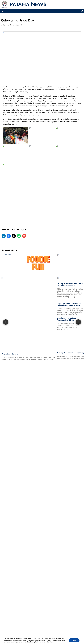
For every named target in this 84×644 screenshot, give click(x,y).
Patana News (28, 4)
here (43, 638)
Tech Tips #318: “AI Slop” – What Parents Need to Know (69, 304)
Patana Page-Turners (10, 354)
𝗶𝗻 (4, 236)
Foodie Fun (6, 254)
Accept (74, 640)
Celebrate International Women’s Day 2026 (66, 319)
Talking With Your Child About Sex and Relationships (69, 284)
